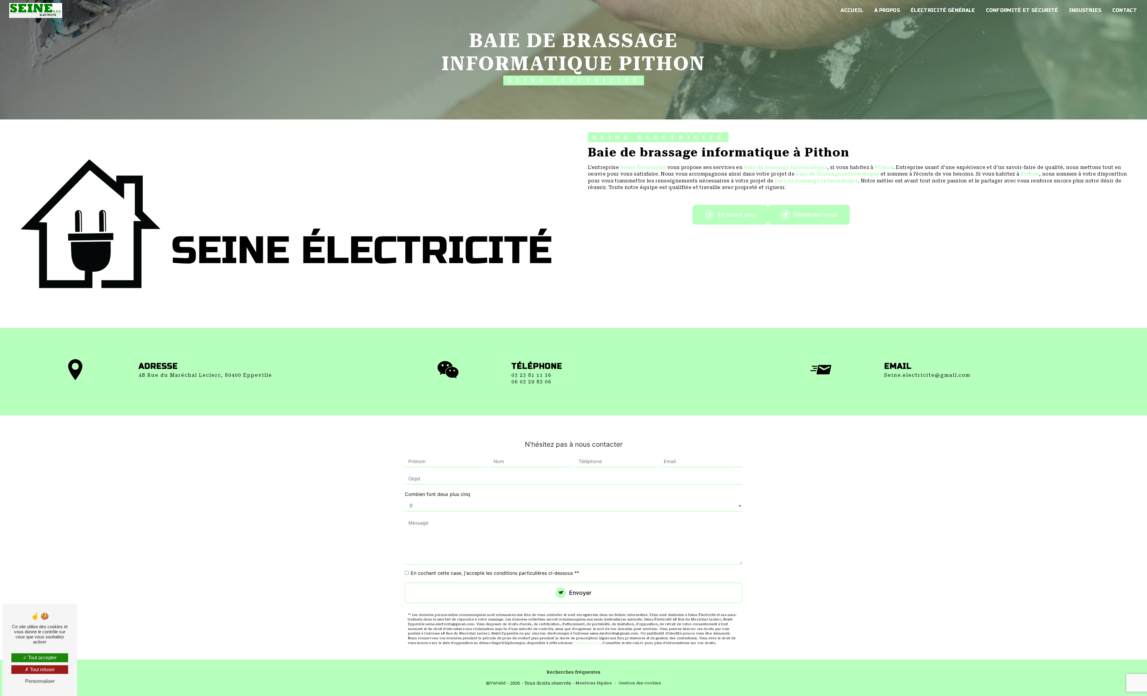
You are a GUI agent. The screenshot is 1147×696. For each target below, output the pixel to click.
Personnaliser (40, 681)
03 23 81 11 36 (531, 375)
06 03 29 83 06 (531, 382)
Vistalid (497, 683)
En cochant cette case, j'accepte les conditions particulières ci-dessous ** (495, 573)
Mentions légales (594, 683)
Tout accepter (41, 657)
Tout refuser (42, 669)
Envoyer (580, 592)
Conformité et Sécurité (1022, 10)
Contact (1124, 10)
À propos (887, 10)
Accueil (852, 10)
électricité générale (943, 10)
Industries (1085, 10)
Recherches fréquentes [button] (573, 672)
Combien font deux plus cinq (437, 494)
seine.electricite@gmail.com (927, 375)
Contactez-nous (815, 214)
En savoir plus (737, 214)
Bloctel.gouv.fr (587, 643)
